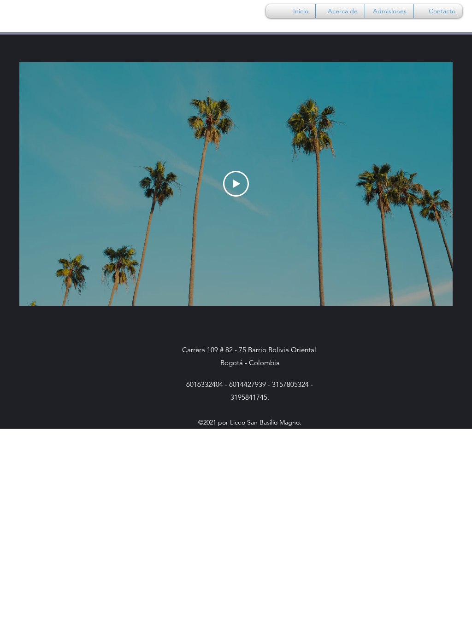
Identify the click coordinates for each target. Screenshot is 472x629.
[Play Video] (236, 184)
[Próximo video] (433, 183)
